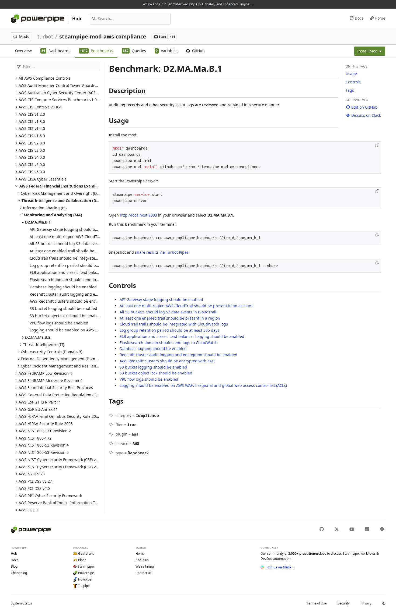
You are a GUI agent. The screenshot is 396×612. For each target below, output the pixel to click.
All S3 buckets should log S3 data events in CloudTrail (78, 243)
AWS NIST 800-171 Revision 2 (45, 430)
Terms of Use (317, 603)
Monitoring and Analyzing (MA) (53, 214)
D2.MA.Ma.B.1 (38, 222)
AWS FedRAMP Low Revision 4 (45, 373)
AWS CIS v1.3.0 (32, 121)
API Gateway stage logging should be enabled (71, 229)
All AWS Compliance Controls (45, 78)
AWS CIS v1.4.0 (32, 128)
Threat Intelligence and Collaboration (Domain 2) (67, 200)
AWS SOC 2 (28, 509)
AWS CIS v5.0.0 (32, 164)
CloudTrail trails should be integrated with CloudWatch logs (84, 258)
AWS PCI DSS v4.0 (34, 488)
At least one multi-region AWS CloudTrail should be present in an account (96, 236)
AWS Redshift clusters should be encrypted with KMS (78, 301)
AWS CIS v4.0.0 (32, 157)
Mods (24, 36)
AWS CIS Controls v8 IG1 (40, 106)
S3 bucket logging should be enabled (63, 308)
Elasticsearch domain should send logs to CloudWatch (79, 279)
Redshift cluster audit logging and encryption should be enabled (88, 294)
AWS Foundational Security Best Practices (56, 387)
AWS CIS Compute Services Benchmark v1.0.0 (59, 99)
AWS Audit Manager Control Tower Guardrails (60, 85)
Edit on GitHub (364, 107)
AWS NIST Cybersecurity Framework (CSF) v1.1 (60, 459)
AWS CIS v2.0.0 (32, 143)
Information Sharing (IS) (45, 207)
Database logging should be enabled (63, 286)
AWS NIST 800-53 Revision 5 (44, 452)
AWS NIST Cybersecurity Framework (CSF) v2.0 (60, 466)
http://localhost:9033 (138, 215)
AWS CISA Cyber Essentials (43, 179)
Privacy (365, 603)
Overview (23, 50)
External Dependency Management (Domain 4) (63, 358)
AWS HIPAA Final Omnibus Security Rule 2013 (59, 416)
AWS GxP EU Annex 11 (38, 409)
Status (21, 603)
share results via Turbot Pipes (162, 252)
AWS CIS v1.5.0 (32, 135)
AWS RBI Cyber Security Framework (50, 495)
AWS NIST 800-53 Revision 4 (44, 445)
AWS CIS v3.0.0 (32, 150)
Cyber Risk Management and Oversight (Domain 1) (66, 193)
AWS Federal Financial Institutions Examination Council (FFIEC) (77, 186)
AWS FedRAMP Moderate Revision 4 (50, 380)
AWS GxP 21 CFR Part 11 (40, 402)
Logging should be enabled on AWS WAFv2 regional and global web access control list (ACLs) (203, 385)
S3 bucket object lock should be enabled (66, 315)
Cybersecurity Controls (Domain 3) (51, 351)
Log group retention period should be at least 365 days (79, 265)
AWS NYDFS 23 (32, 473)
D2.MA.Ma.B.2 (37, 337)
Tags (350, 90)
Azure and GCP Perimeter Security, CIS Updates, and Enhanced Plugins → (198, 4)
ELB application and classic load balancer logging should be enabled (92, 272)
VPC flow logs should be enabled (59, 323)
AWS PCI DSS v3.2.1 (36, 481)
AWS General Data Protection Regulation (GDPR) (62, 394)
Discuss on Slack (366, 115)
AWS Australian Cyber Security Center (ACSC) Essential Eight (73, 92)
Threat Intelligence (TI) (43, 344)
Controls (353, 81)
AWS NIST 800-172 (35, 438)
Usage (351, 73)
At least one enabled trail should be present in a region (80, 250)
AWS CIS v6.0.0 (32, 171)
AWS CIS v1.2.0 (32, 114)
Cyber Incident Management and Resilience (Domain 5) (71, 366)
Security (344, 603)
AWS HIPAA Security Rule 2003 (46, 423)
